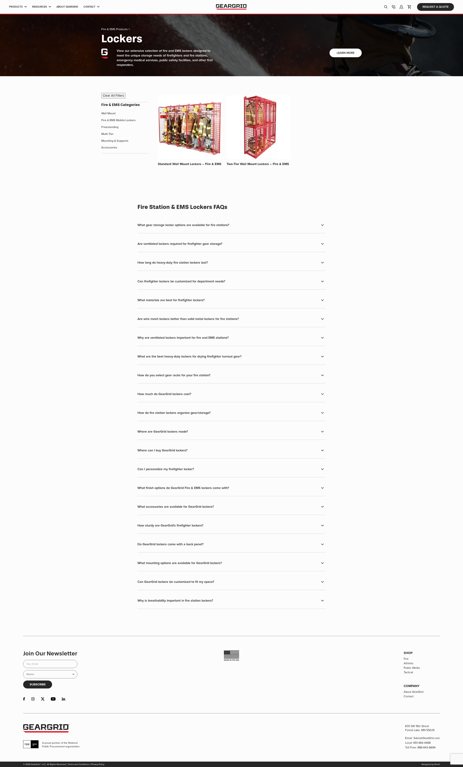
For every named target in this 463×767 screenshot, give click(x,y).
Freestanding (109, 127)
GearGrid (231, 7)
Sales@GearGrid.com (426, 738)
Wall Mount (108, 113)
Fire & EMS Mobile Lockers (118, 120)
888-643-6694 (426, 747)
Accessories (109, 148)
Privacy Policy (97, 764)
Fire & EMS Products (114, 29)
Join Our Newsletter (50, 653)
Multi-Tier (107, 134)
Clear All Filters (113, 95)
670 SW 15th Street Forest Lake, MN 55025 (420, 728)
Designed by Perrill (430, 764)
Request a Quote (435, 7)
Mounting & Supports (114, 141)
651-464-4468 (422, 743)
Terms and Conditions (78, 764)
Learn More (345, 53)
